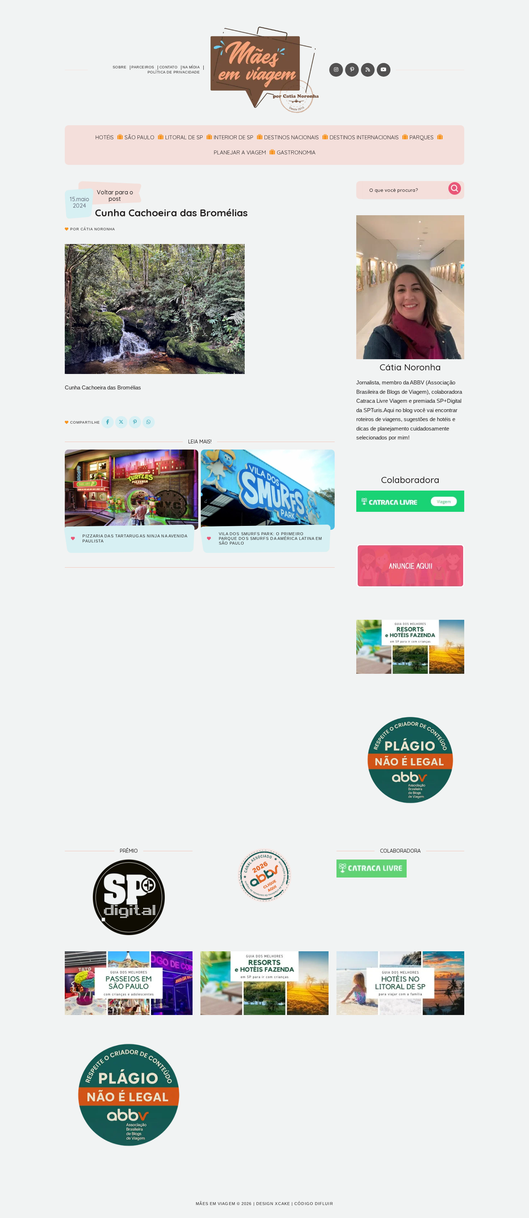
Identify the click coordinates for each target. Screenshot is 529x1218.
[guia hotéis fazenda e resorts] (410, 647)
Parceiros (142, 67)
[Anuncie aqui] (410, 565)
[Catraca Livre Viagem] (410, 501)
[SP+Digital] (129, 897)
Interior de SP (233, 137)
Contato (168, 67)
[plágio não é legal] (410, 760)
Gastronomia (296, 152)
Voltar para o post (115, 195)
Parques (422, 137)
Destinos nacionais (291, 137)
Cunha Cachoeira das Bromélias (171, 212)
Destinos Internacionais (364, 137)
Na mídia (191, 67)
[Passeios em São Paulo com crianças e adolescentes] (129, 983)
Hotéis (104, 137)
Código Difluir (313, 1203)
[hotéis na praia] (400, 983)
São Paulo (139, 137)
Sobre (120, 67)
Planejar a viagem (240, 152)
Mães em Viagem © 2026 (224, 1203)
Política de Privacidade (174, 72)
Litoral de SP (184, 137)
